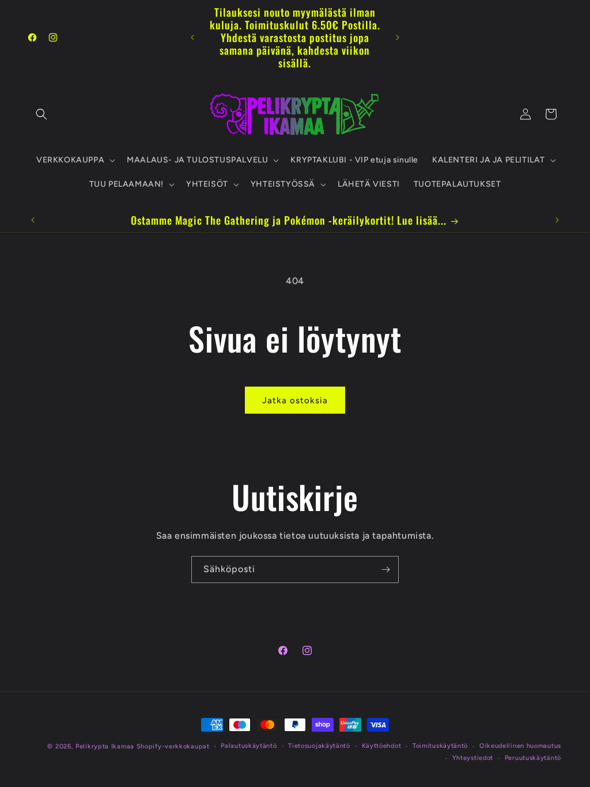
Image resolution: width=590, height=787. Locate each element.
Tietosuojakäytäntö (319, 746)
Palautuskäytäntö (249, 746)
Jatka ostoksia (295, 400)
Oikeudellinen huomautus (520, 746)
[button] (41, 114)
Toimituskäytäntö (440, 746)
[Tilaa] (385, 569)
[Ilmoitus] (397, 37)
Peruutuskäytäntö (533, 758)
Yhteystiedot (472, 758)
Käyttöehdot (382, 746)
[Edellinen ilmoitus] (192, 37)
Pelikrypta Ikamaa (104, 746)
